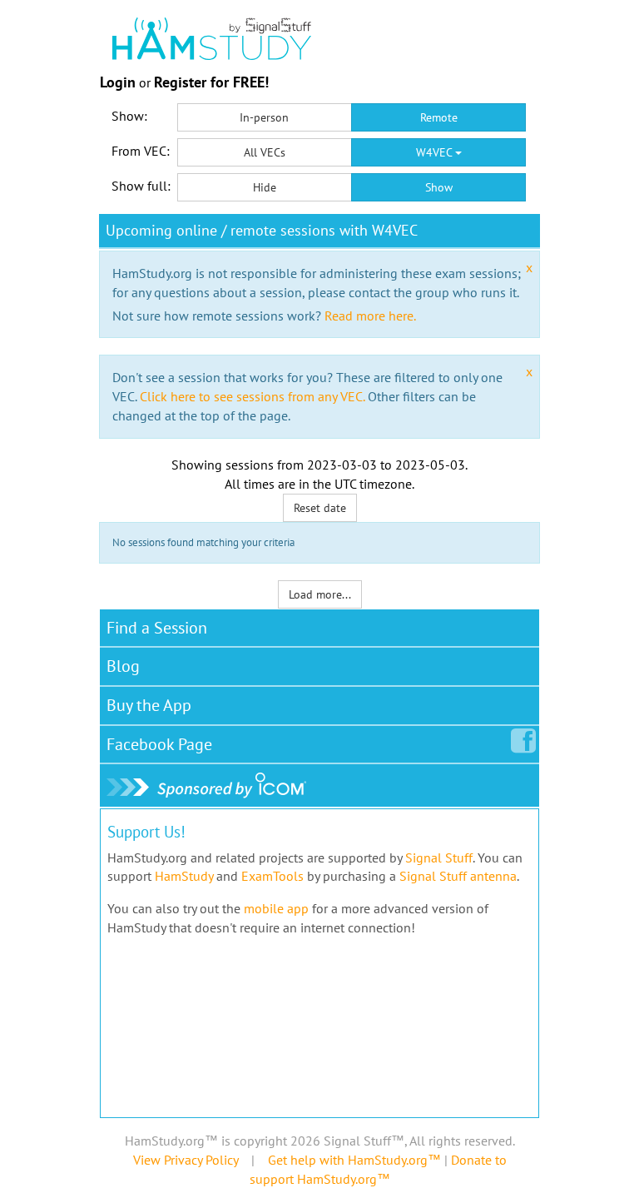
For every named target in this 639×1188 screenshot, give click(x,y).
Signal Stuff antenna (458, 875)
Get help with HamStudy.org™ (354, 1159)
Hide (264, 187)
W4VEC (435, 152)
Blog (123, 666)
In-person (264, 117)
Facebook (159, 744)
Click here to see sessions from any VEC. (252, 396)
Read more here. (370, 315)
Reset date (320, 507)
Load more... (320, 594)
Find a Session (156, 628)
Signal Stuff (439, 857)
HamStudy (184, 875)
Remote (439, 117)
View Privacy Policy (185, 1159)
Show (439, 187)
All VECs (264, 152)
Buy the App (148, 705)
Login (118, 82)
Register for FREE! (211, 82)
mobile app (276, 908)
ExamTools (272, 875)
